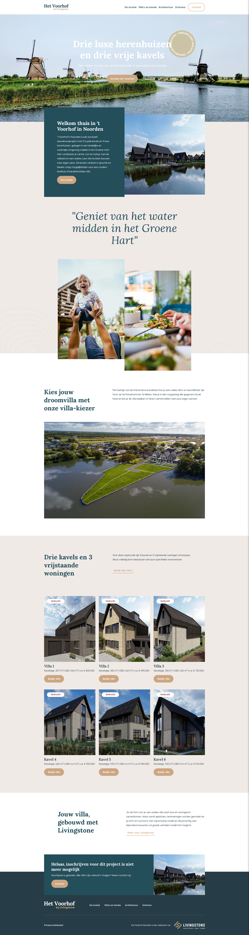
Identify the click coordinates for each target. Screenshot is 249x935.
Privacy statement (53, 925)
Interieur (180, 7)
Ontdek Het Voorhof (122, 78)
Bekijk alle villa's (123, 570)
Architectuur (166, 7)
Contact (196, 7)
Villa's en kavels (147, 7)
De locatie (131, 7)
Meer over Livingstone (141, 832)
